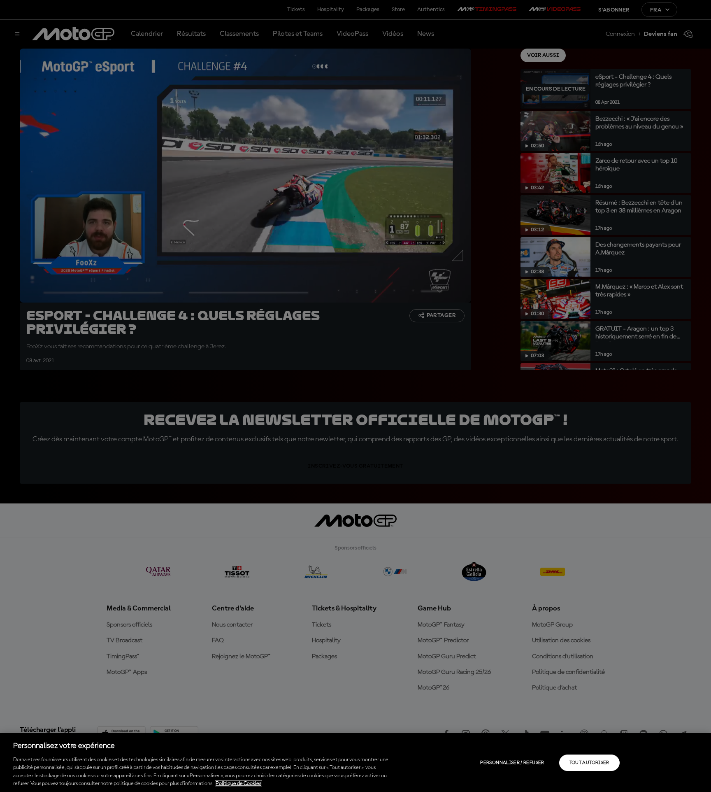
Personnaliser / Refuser (512, 762)
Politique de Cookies (238, 783)
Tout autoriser (589, 762)
